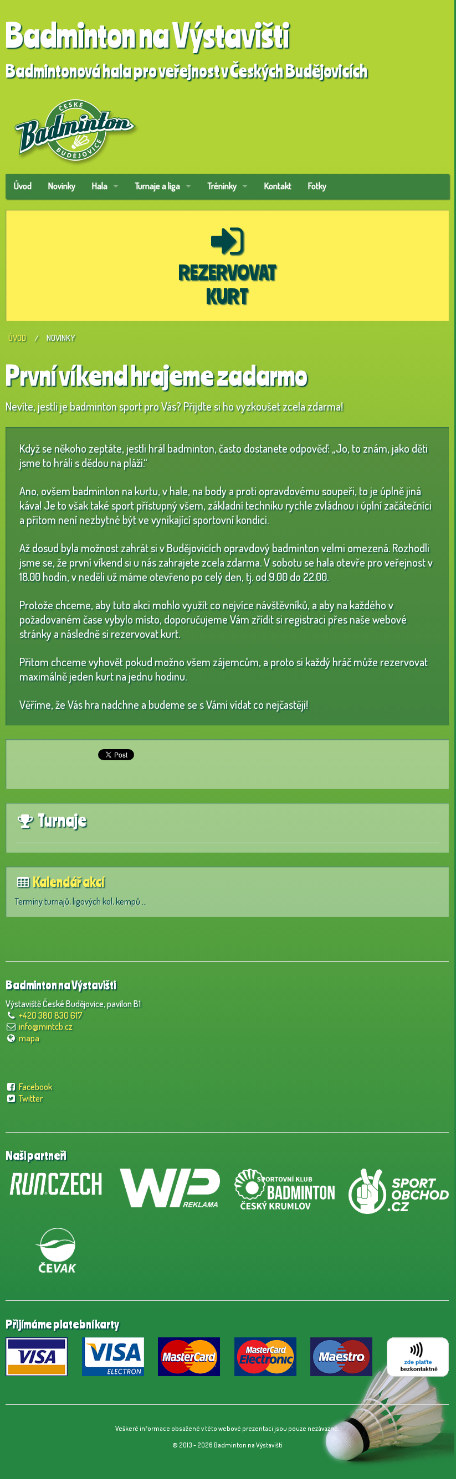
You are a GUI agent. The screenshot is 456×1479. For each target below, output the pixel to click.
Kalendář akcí (68, 882)
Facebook (35, 1086)
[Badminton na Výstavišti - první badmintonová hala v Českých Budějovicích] (75, 126)
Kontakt (277, 185)
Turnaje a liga (157, 185)
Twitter (31, 1098)
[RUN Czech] (56, 1182)
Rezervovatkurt (227, 284)
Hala (99, 185)
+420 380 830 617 (51, 1015)
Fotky (317, 185)
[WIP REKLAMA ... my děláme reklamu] (170, 1186)
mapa (29, 1038)
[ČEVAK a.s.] (56, 1248)
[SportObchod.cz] (399, 1189)
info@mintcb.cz (46, 1026)
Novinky (61, 185)
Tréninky (222, 185)
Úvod (23, 185)
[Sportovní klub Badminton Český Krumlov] (284, 1187)
